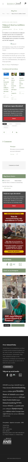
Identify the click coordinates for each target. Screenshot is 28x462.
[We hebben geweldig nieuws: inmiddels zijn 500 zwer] (14, 311)
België (21, 385)
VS (7, 414)
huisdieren (18, 394)
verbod (13, 411)
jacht (20, 397)
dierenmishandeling (18, 388)
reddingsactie (9, 408)
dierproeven (5, 391)
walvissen (16, 413)
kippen (18, 400)
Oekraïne (5, 405)
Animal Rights (11, 385)
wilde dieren (21, 414)
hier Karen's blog (8, 186)
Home (3, 13)
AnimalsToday (5, 29)
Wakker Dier (10, 413)
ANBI (22, 422)
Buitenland (5, 22)
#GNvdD (5, 385)
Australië (16, 385)
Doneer (14, 118)
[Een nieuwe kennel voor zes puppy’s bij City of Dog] (14, 286)
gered (14, 391)
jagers (23, 397)
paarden (18, 406)
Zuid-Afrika (8, 415)
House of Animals (11, 182)
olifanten (10, 406)
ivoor (18, 397)
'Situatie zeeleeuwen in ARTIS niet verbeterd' (21, 84)
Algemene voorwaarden (15, 422)
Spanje (14, 408)
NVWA (19, 403)
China (4, 388)
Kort (11, 22)
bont (23, 385)
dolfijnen (10, 391)
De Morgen (7, 64)
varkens (8, 411)
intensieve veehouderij (12, 397)
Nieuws (8, 13)
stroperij (20, 408)
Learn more (8, 366)
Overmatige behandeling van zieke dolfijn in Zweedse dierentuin (6, 86)
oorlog (14, 405)
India (7, 397)
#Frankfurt (6, 125)
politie (4, 408)
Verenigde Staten (20, 411)
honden (20, 391)
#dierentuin (17, 123)
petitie (22, 405)
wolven (4, 416)
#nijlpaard (14, 125)
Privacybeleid (6, 422)
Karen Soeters (18, 180)
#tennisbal (6, 127)
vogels (4, 413)
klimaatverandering (9, 403)
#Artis (10, 123)
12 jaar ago (12, 154)
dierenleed (8, 387)
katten (14, 400)
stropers (4, 411)
